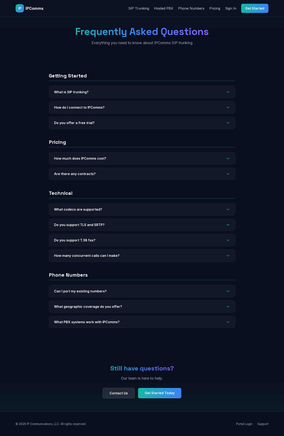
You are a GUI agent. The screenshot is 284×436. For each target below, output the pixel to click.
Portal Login (244, 424)
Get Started (254, 8)
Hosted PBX (163, 8)
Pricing (214, 8)
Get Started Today (160, 393)
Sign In (230, 8)
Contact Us (119, 393)
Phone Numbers (191, 8)
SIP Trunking (138, 8)
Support (262, 424)
